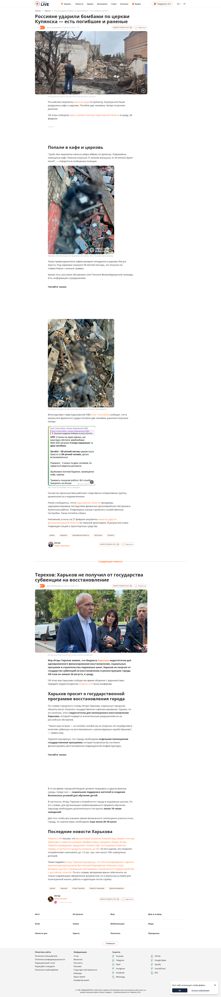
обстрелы (98, 535)
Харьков (47, 11)
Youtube (119, 956)
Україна (67, 4)
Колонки (124, 4)
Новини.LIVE (86, 683)
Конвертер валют (81, 980)
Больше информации (200, 990)
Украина (63, 535)
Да (180, 990)
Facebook (120, 972)
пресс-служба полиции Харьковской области (95, 115)
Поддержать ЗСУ (164, 4)
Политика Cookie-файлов (46, 970)
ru (178, 4)
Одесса (76, 933)
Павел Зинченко (62, 545)
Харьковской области (88, 502)
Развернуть (110, 943)
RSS (156, 972)
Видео (138, 4)
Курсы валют (79, 976)
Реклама (77, 966)
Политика (115, 933)
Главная (38, 11)
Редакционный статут (45, 963)
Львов (76, 923)
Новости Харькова (97, 888)
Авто (37, 914)
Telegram (120, 960)
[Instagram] (55, 902)
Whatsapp (120, 977)
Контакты (78, 963)
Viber (118, 964)
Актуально (78, 914)
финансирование (117, 888)
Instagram (120, 968)
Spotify (158, 964)
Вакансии (78, 959)
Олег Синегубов (100, 414)
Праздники (153, 933)
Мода (151, 923)
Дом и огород (154, 914)
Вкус (112, 914)
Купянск (111, 535)
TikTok (157, 956)
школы (52, 888)
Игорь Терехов (78, 888)
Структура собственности (85, 970)
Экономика (102, 4)
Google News (160, 960)
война (52, 535)
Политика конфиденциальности (50, 959)
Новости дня (41, 933)
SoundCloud (160, 968)
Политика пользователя (46, 956)
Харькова (103, 660)
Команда (78, 973)
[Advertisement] (90, 134)
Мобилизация (117, 923)
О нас (76, 956)
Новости (79, 4)
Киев (37, 923)
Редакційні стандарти (45, 966)
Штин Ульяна (60, 898)
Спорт (114, 4)
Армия (90, 4)
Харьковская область (80, 535)
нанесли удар (81, 102)
